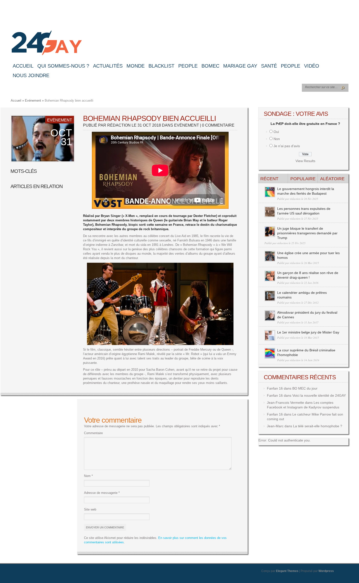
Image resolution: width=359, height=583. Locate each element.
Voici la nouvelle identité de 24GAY (319, 395)
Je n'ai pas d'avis (287, 146)
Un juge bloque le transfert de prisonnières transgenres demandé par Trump (307, 233)
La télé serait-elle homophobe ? (317, 426)
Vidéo (311, 66)
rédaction (119, 125)
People (188, 66)
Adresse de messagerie (102, 493)
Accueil (23, 66)
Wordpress (326, 571)
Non (277, 139)
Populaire (303, 178)
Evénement (33, 100)
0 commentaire (218, 125)
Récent (269, 178)
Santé (269, 66)
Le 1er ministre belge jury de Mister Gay (308, 332)
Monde (136, 66)
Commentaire (93, 433)
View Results (305, 161)
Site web (90, 509)
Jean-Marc (275, 426)
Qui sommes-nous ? (63, 66)
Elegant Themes (287, 571)
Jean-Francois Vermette (285, 403)
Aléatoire (332, 178)
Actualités (108, 66)
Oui (276, 132)
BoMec (210, 66)
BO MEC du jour (304, 388)
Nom (88, 476)
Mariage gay (240, 66)
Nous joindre (31, 75)
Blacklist (161, 66)
